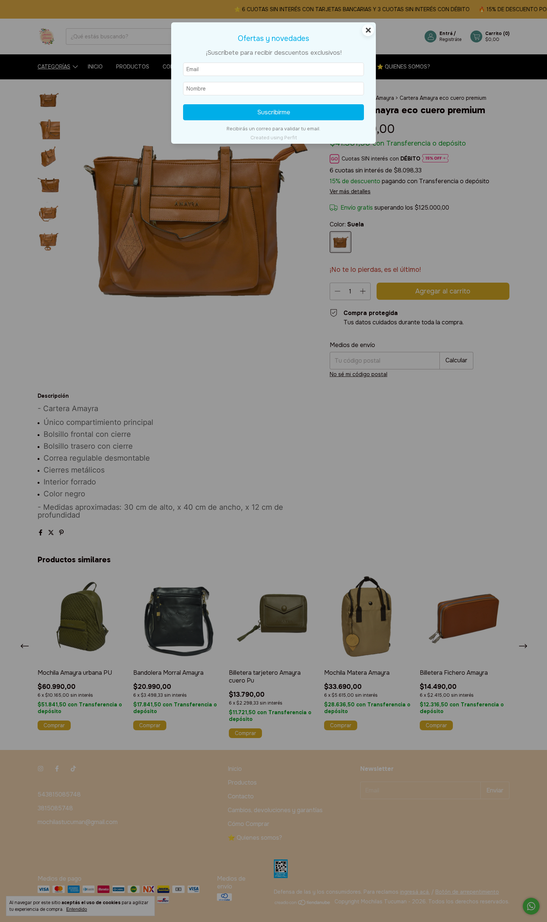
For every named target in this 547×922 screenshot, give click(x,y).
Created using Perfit (273, 138)
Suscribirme (273, 112)
